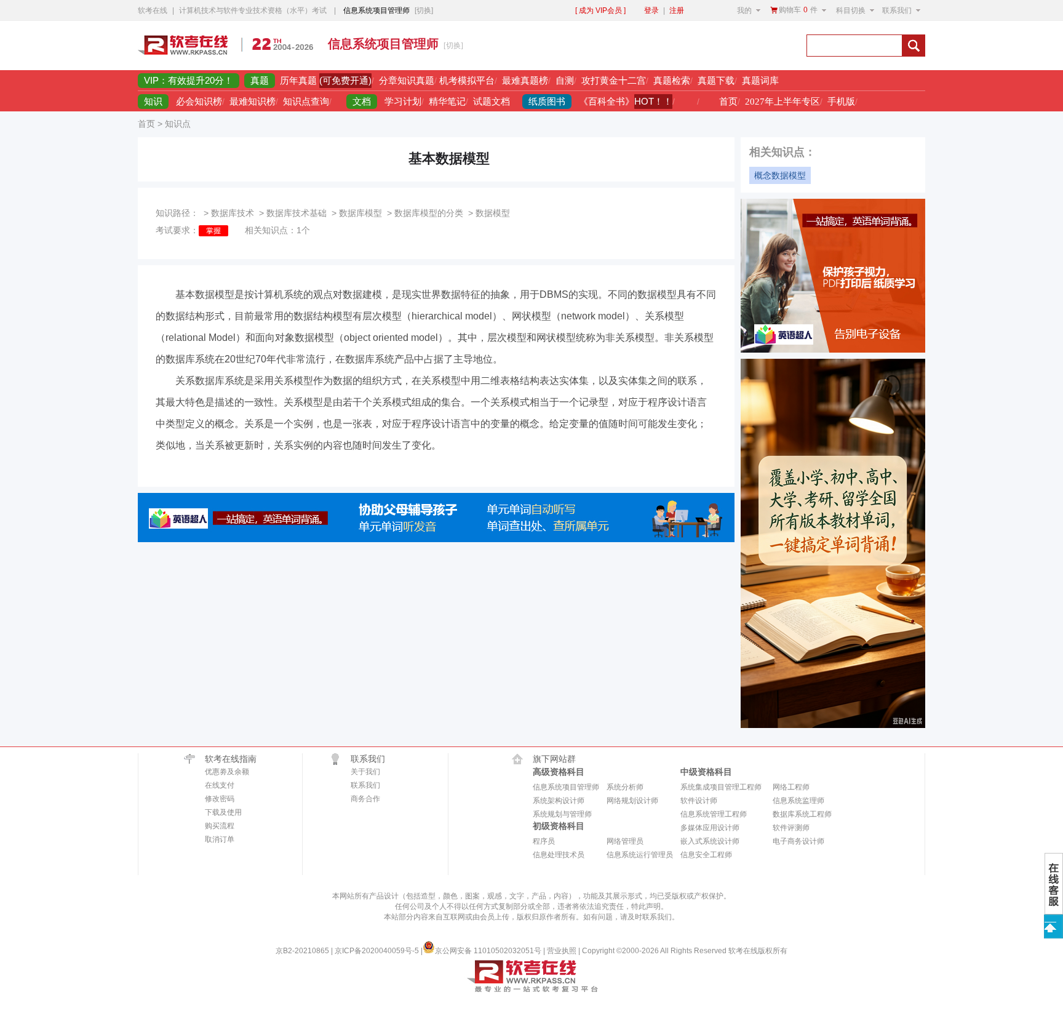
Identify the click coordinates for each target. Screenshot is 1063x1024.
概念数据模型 (780, 175)
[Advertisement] (653, 45)
